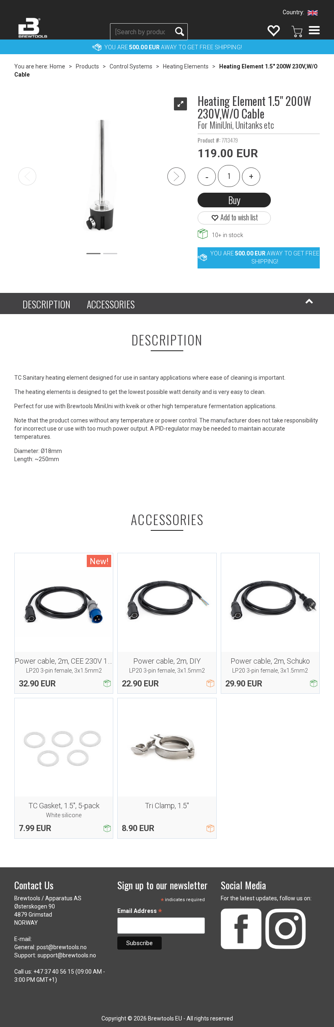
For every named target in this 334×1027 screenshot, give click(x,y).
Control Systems (131, 66)
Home (57, 66)
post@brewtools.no (62, 947)
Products (87, 66)
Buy (234, 200)
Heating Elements (186, 66)
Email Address (139, 911)
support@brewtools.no (66, 955)
